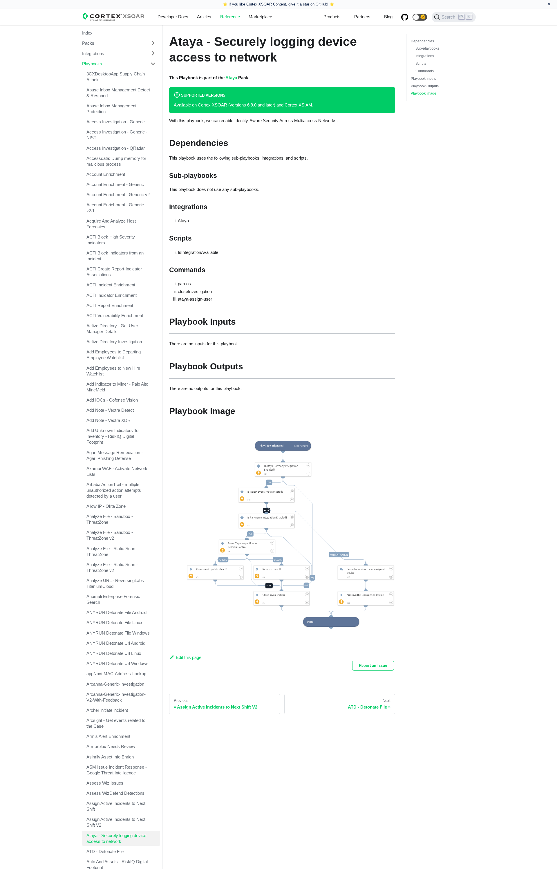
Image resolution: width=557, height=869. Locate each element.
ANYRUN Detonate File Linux (114, 622)
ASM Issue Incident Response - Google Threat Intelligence (116, 770)
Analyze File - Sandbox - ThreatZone (109, 519)
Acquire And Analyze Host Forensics (111, 223)
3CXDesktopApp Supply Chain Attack (115, 76)
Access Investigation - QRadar (115, 148)
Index (87, 32)
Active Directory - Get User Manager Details (112, 328)
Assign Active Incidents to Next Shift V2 (115, 822)
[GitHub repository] (405, 17)
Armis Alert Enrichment (108, 736)
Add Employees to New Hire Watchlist (113, 371)
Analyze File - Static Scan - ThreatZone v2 (112, 567)
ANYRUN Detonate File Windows (118, 632)
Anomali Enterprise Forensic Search (113, 599)
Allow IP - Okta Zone (106, 506)
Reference (230, 16)
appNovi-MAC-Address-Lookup (116, 673)
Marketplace (260, 16)
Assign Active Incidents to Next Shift (115, 806)
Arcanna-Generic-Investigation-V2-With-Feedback (116, 697)
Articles (204, 16)
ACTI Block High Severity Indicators (110, 239)
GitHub (321, 4)
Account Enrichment (105, 174)
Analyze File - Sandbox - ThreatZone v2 (109, 535)
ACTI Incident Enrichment (110, 284)
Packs (88, 43)
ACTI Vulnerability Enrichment (114, 315)
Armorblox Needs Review (110, 746)
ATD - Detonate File (105, 851)
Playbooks (92, 63)
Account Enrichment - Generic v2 (118, 194)
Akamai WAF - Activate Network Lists (116, 471)
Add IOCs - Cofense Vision (112, 400)
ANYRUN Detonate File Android (116, 612)
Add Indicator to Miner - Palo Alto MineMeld (117, 387)
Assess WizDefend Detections (115, 793)
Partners (362, 16)
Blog (388, 16)
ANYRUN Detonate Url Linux (113, 653)
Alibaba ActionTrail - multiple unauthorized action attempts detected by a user (113, 490)
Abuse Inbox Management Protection (111, 108)
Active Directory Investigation (114, 341)
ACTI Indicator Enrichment (111, 295)
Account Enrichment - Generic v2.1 (115, 207)
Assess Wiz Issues (104, 783)
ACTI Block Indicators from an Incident (115, 255)
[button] (420, 17)
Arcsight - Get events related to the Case (115, 723)
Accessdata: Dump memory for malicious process (116, 161)
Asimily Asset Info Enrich (110, 756)
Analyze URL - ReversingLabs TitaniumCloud (115, 583)
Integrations (93, 53)
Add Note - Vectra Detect (110, 410)
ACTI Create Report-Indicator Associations (114, 271)
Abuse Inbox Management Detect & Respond (118, 92)
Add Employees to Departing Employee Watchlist (113, 354)
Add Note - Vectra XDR (108, 420)
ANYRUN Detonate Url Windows (117, 663)
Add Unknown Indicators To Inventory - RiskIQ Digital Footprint (112, 436)
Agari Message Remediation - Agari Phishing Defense (114, 455)
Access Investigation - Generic (115, 121)
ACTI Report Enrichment (109, 305)
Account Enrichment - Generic (115, 184)
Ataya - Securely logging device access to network (116, 838)
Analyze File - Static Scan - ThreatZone (112, 551)
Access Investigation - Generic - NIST (116, 134)
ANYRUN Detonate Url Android (115, 643)
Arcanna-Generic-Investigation (115, 684)
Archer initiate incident (107, 710)
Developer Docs (173, 16)
